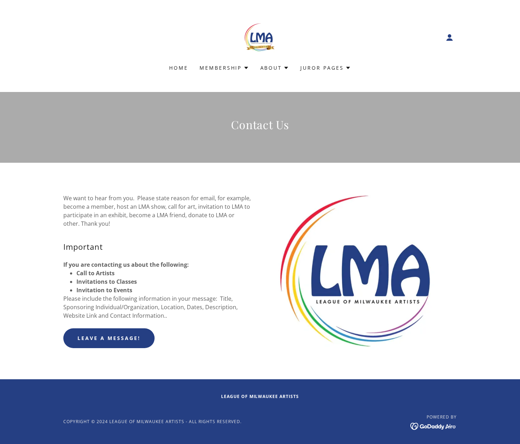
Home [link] (178, 67)
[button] (450, 37)
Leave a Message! (108, 338)
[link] (260, 37)
